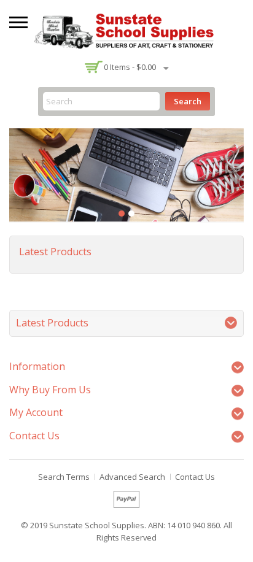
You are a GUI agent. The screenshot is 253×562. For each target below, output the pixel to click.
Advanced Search (132, 476)
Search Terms (64, 476)
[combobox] (101, 101)
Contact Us (195, 476)
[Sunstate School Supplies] (126, 30)
